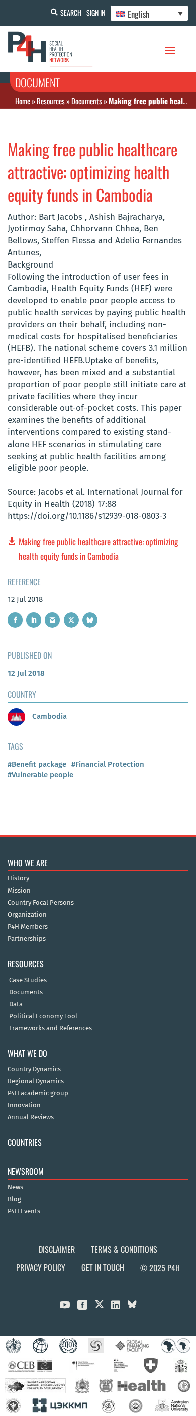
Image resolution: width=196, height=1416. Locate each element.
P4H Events (24, 1211)
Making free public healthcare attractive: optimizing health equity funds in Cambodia (98, 548)
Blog (14, 1199)
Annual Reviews (31, 1117)
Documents (86, 100)
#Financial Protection (107, 764)
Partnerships (27, 938)
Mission (19, 890)
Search (70, 12)
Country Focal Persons (41, 902)
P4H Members (28, 926)
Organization (27, 914)
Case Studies (28, 980)
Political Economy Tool (43, 1016)
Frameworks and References (50, 1028)
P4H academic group (38, 1093)
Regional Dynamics (36, 1081)
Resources (51, 100)
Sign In (95, 12)
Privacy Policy (40, 1267)
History (18, 878)
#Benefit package (37, 764)
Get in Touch (102, 1267)
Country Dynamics (34, 1069)
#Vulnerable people (40, 774)
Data (16, 1004)
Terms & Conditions (124, 1249)
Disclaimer (57, 1249)
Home (22, 100)
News (15, 1187)
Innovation (24, 1105)
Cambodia (48, 716)
